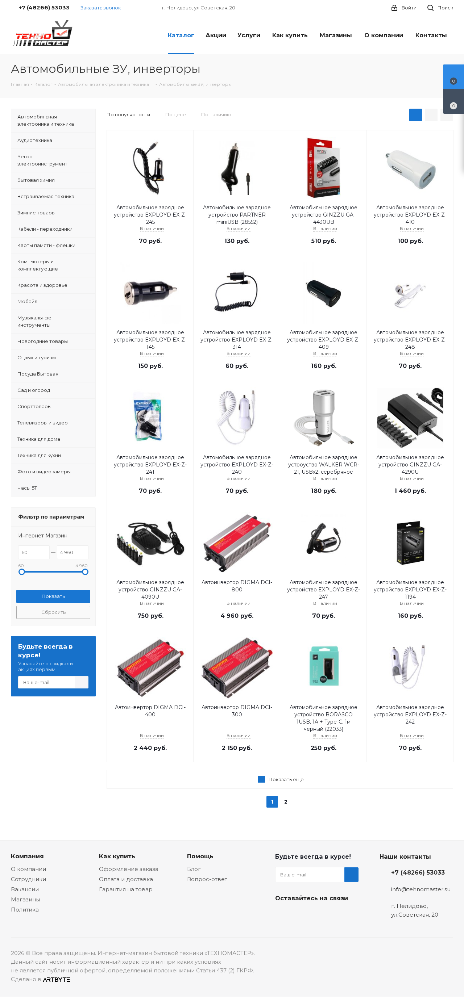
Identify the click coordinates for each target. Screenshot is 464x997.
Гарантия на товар (126, 889)
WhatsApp (337, 915)
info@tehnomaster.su (421, 889)
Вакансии (25, 889)
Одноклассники (318, 915)
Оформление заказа (128, 869)
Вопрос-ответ (207, 879)
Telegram (300, 915)
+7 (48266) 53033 (418, 872)
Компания (27, 856)
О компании (28, 869)
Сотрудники (28, 879)
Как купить (117, 856)
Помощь (200, 856)
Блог (194, 869)
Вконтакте (282, 915)
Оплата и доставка (126, 879)
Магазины (25, 899)
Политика (25, 909)
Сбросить (53, 612)
